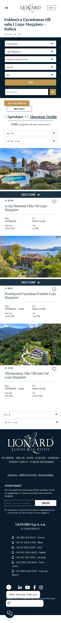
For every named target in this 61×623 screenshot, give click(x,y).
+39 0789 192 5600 (26, 562)
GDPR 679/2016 (28, 475)
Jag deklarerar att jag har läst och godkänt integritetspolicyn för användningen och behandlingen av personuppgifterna (31, 511)
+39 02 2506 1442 (26, 542)
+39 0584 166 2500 (26, 571)
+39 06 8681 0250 (25, 547)
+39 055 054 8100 (25, 537)
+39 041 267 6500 (25, 557)
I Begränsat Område (43, 116)
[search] (53, 92)
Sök (19, 34)
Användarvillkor (45, 475)
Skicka (46, 503)
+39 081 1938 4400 (26, 552)
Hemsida (8, 34)
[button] (54, 201)
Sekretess (13, 475)
